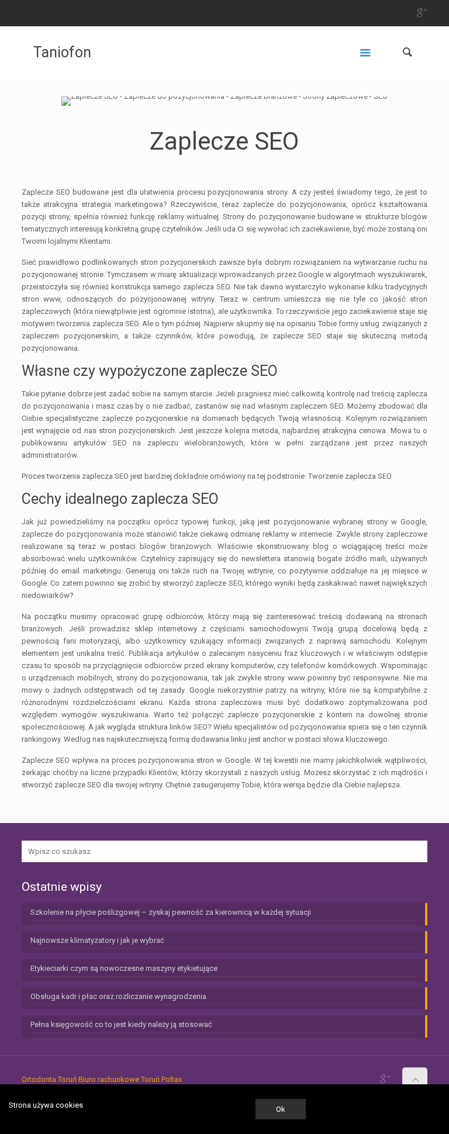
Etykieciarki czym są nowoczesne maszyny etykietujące (123, 968)
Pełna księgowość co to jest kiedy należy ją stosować (121, 1024)
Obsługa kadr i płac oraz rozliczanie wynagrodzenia (118, 996)
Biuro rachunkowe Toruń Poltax (130, 1079)
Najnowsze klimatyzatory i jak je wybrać (97, 940)
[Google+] (421, 13)
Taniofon (62, 52)
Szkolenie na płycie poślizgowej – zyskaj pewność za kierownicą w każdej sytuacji (170, 912)
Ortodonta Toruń (49, 1079)
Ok (280, 1109)
